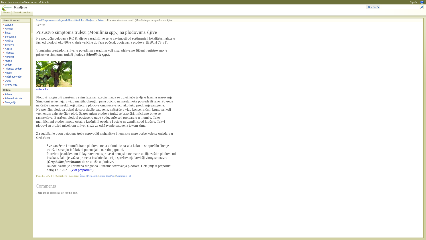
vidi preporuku (82, 170)
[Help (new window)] (422, 2)
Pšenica (9, 52)
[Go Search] (421, 7)
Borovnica (10, 36)
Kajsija (8, 48)
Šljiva (7, 32)
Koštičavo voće (13, 76)
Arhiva (8, 94)
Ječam (8, 64)
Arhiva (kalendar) (14, 98)
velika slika (42, 89)
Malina (8, 60)
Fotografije (10, 102)
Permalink (92, 176)
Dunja (8, 80)
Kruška (9, 40)
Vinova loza (11, 84)
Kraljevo (20, 7)
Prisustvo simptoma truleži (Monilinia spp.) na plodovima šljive (96, 32)
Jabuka (9, 24)
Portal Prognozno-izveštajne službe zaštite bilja (25, 2)
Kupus (8, 72)
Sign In (414, 2)
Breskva (9, 44)
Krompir (9, 28)
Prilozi (101, 20)
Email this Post (106, 176)
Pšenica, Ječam (13, 68)
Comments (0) (123, 176)
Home (6, 12)
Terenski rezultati (22, 12)
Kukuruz (9, 56)
